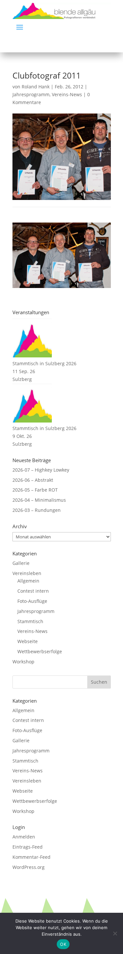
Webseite (27, 641)
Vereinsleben (26, 573)
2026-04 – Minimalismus (39, 500)
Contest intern (33, 591)
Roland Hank (36, 86)
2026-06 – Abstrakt (32, 480)
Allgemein (28, 581)
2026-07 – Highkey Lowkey (40, 470)
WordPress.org (28, 867)
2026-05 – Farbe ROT (35, 490)
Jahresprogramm (31, 94)
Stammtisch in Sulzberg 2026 (44, 363)
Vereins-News (67, 94)
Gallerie (21, 563)
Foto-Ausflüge (32, 601)
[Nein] (115, 933)
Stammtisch (30, 621)
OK (63, 944)
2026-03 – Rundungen (36, 510)
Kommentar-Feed (31, 857)
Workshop (23, 661)
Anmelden (23, 837)
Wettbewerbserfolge (39, 651)
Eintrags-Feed (27, 847)
